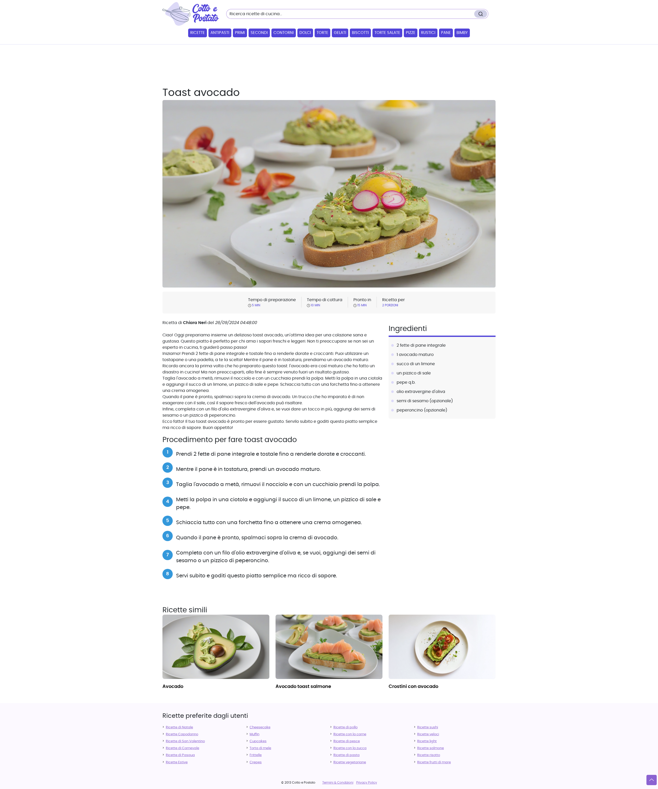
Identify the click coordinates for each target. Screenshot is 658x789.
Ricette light (427, 741)
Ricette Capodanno (182, 734)
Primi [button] (240, 33)
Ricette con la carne (349, 734)
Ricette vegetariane (349, 762)
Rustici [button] (428, 33)
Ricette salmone (430, 748)
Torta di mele (260, 748)
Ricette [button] (197, 33)
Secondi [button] (259, 33)
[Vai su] (651, 780)
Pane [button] (446, 33)
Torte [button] (322, 33)
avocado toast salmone (303, 686)
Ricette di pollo (345, 727)
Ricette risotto (428, 755)
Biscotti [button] (360, 33)
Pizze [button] (410, 33)
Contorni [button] (283, 33)
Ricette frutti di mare (434, 762)
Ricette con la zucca (350, 748)
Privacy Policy (366, 782)
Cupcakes (258, 741)
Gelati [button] (340, 33)
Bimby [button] (462, 33)
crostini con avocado (413, 686)
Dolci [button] (305, 33)
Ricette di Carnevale (182, 748)
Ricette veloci (428, 734)
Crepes (256, 762)
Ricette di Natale (179, 727)
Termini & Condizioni (337, 782)
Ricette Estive (177, 762)
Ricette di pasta (346, 755)
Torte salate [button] (387, 33)
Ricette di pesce (346, 741)
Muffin (254, 734)
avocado (172, 686)
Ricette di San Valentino (185, 741)
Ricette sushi (427, 727)
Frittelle (256, 755)
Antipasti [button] (220, 33)
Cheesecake (260, 727)
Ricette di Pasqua (180, 755)
